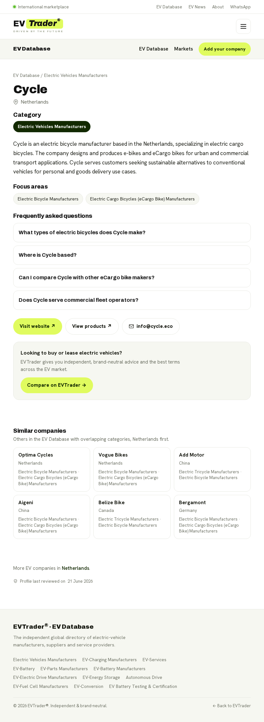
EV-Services (154, 659)
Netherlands (75, 568)
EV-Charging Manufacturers (109, 659)
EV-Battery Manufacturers (120, 668)
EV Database (169, 7)
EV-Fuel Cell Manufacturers (40, 686)
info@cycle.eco (155, 326)
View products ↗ (92, 326)
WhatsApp (240, 7)
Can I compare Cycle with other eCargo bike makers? (87, 277)
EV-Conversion (88, 686)
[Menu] (243, 26)
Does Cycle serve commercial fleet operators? (78, 300)
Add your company (225, 49)
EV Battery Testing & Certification (143, 686)
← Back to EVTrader (231, 705)
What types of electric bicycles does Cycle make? (82, 232)
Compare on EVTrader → (57, 385)
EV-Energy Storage (101, 677)
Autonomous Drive (144, 677)
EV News (197, 7)
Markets (183, 49)
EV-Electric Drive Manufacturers (45, 677)
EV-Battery (24, 668)
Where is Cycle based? (48, 255)
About (218, 7)
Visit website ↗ (38, 326)
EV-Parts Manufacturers (64, 668)
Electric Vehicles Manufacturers (76, 75)
